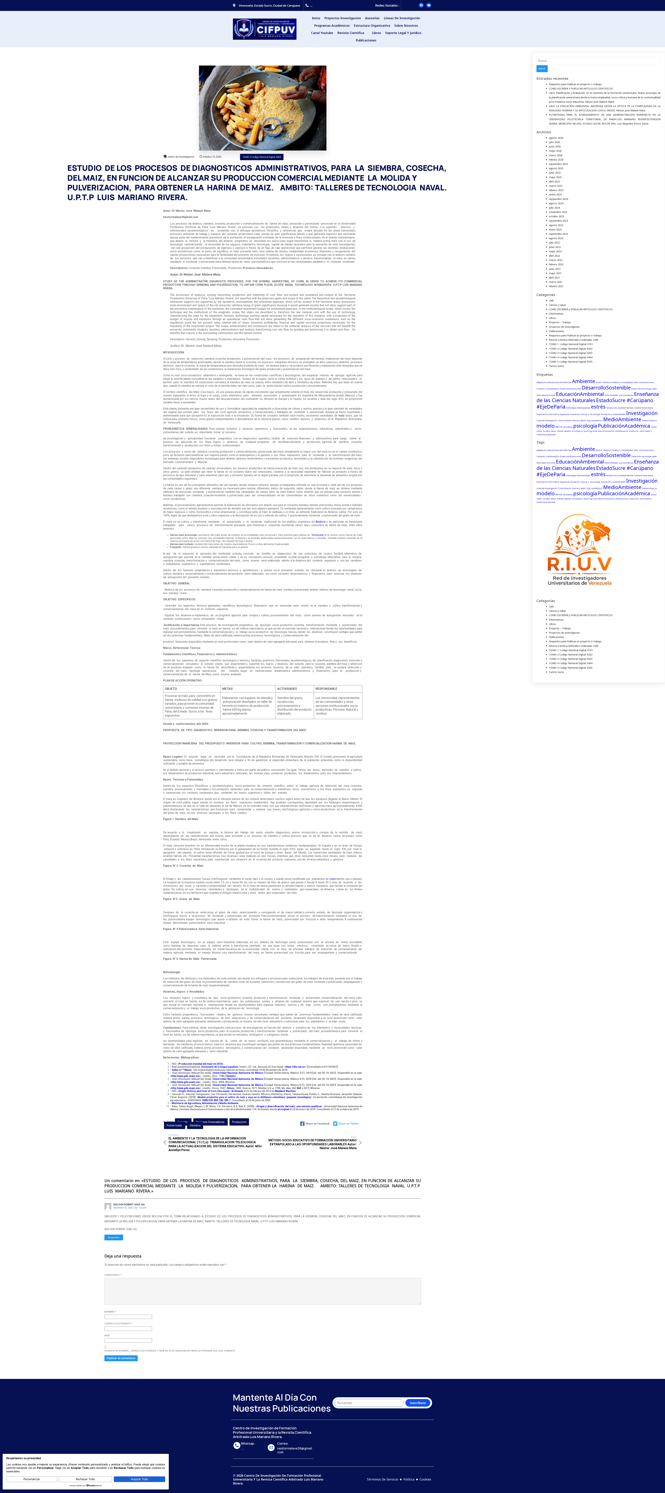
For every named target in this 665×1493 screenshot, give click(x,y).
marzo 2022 (555, 260)
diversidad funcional (546, 395)
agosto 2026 (556, 137)
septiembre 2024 (558, 199)
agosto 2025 (556, 168)
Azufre (599, 382)
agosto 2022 (556, 238)
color (333, 879)
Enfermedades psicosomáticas (619, 395)
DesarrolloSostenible (606, 387)
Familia (609, 408)
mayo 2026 (555, 150)
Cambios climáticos (611, 382)
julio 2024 (554, 207)
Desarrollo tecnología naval (644, 389)
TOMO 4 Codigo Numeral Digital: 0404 (570, 357)
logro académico (594, 420)
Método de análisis (564, 427)
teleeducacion (621, 431)
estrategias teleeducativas (578, 408)
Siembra (195, 1125)
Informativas (556, 313)
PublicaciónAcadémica (624, 425)
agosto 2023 (556, 225)
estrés (598, 406)
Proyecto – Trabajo (560, 322)
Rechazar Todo (85, 1479)
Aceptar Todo (139, 1479)
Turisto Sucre (556, 366)
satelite (567, 431)
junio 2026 (555, 146)
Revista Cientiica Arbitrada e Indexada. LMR (573, 339)
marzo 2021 (555, 282)
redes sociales (543, 431)
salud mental (557, 431)
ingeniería (564, 414)
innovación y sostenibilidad (613, 414)
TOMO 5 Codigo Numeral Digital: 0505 (570, 361)
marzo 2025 (555, 185)
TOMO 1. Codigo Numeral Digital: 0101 (571, 344)
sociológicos (577, 431)
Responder (114, 1237)
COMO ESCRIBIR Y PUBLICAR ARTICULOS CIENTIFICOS (581, 88)
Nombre (110, 1311)
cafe (551, 300)
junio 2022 (555, 247)
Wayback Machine (285, 1091)
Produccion (239, 1122)
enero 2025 (555, 194)
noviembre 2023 (558, 212)
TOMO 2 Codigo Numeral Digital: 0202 (570, 348)
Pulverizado (175, 1125)
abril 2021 (554, 277)
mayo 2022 (555, 251)
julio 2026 (554, 142)
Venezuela (317, 535)
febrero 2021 (556, 286)
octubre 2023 (556, 216)
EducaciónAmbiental (580, 394)
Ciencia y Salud (557, 305)
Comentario (113, 1275)
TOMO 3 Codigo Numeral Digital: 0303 (262, 157)
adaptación (542, 382)
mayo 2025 (555, 177)
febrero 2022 (556, 264)
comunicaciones (646, 382)
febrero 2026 (556, 159)
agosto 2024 (556, 203)
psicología (585, 425)
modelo (546, 425)
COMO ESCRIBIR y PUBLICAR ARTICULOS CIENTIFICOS (581, 309)
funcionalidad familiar (623, 408)
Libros (552, 318)
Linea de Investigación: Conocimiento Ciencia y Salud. (561, 420)
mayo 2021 (555, 273)
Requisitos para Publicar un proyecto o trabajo (575, 84)
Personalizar (31, 1479)
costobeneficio (552, 389)
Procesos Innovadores (210, 1122)
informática (553, 414)
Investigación (642, 413)
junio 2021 (555, 269)
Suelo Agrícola (590, 431)
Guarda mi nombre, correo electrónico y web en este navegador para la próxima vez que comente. (170, 1350)
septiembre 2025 (558, 164)
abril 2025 (554, 181)
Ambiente (583, 381)
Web (107, 1335)
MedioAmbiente (622, 419)
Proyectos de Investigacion (564, 326)
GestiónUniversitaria (643, 408)
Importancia (542, 414)
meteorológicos (649, 420)
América (320, 521)
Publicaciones (556, 331)
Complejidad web (629, 382)
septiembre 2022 (558, 233)
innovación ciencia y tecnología (585, 414)
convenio (541, 389)
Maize (188, 1070)
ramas (654, 427)
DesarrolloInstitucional (570, 389)
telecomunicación (606, 431)
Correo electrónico (118, 1323)
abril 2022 (554, 255)
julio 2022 (554, 242)
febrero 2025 (556, 190)
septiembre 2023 (558, 220)
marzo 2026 (555, 155)
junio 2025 (555, 172)
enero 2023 (555, 229)
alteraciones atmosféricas (559, 382)
